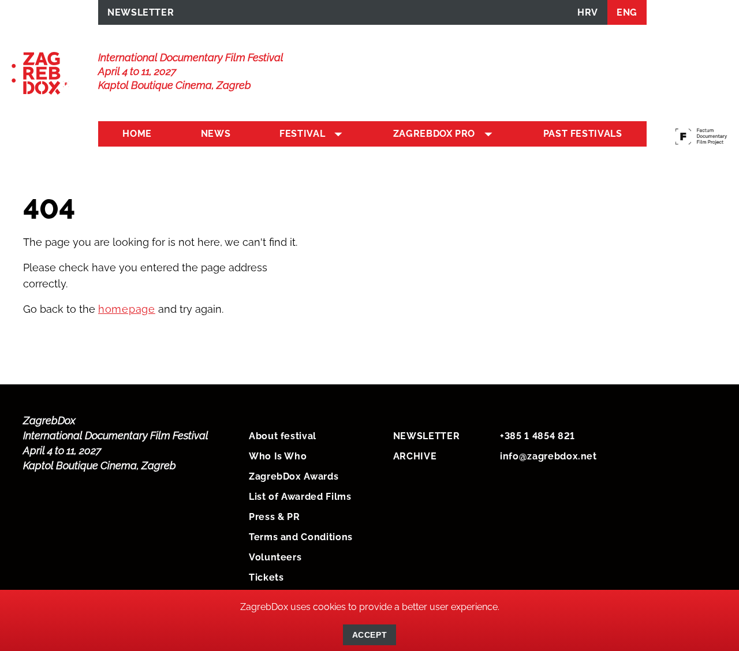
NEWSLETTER (140, 12)
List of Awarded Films (300, 496)
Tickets (266, 577)
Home (137, 133)
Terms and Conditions (301, 537)
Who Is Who (278, 456)
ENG (627, 12)
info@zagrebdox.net (548, 456)
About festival (282, 436)
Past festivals (582, 133)
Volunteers (275, 557)
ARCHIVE (414, 456)
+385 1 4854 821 (537, 436)
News (216, 133)
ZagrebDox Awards (293, 476)
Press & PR (274, 516)
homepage (126, 309)
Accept (369, 634)
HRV (587, 12)
